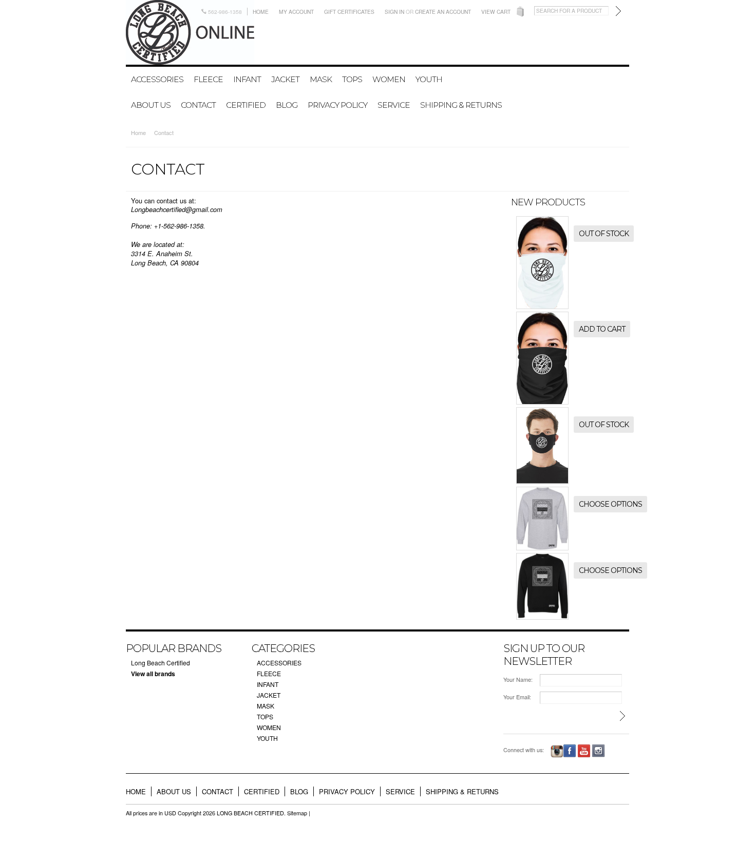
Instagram (557, 751)
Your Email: (517, 697)
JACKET (285, 79)
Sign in (394, 11)
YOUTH (429, 79)
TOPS (352, 79)
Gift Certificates (349, 11)
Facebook (569, 750)
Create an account (443, 11)
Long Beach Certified (160, 662)
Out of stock (604, 233)
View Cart (496, 11)
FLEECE (208, 79)
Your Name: (518, 679)
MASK (321, 79)
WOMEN (388, 79)
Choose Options (610, 504)
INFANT (247, 79)
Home (261, 11)
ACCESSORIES (157, 79)
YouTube (584, 750)
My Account (296, 11)
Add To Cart (602, 329)
